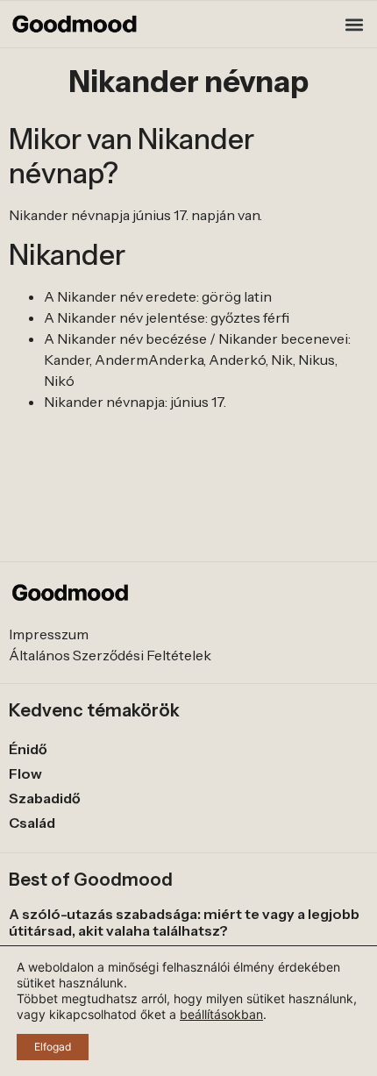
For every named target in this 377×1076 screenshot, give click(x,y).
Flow (25, 773)
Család (32, 822)
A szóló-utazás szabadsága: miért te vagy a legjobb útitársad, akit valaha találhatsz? (184, 922)
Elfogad (52, 1046)
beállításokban (221, 1014)
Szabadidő (45, 798)
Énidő (28, 749)
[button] (353, 24)
